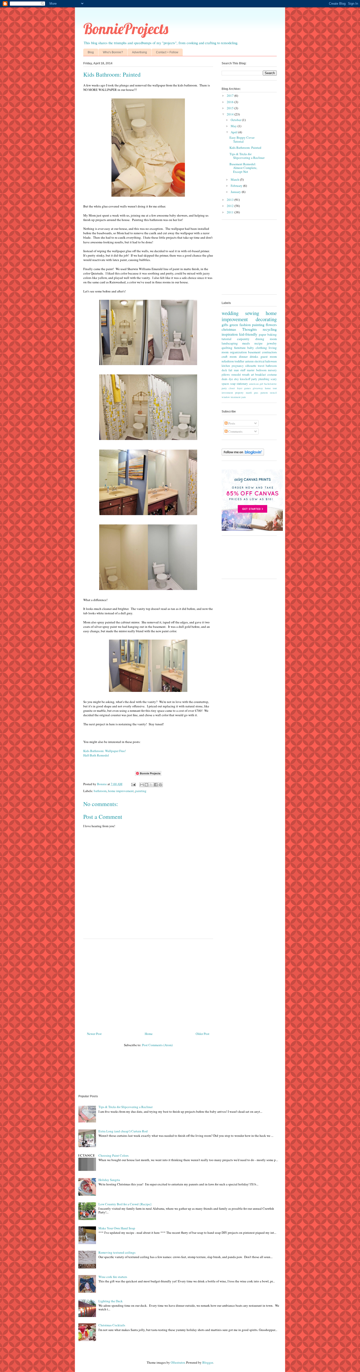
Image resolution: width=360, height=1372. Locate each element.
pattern (264, 392)
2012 (230, 206)
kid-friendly (248, 334)
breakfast (260, 374)
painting (140, 791)
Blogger (207, 1362)
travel (261, 366)
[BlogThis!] (146, 784)
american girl (256, 383)
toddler (239, 361)
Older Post (202, 1033)
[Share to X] (151, 784)
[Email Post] (133, 784)
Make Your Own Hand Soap (116, 1228)
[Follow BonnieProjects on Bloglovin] (243, 454)
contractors (269, 352)
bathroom (100, 791)
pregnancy (238, 366)
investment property (232, 392)
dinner (243, 356)
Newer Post (94, 1033)
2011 (230, 212)
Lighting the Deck (110, 1301)
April (234, 132)
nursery (272, 370)
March (235, 179)
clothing (261, 347)
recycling (270, 329)
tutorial (226, 339)
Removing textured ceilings (116, 1252)
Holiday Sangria (109, 1180)
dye (231, 379)
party (254, 379)
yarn (243, 397)
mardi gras (252, 392)
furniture (240, 347)
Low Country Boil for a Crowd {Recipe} (125, 1204)
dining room (266, 339)
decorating (266, 319)
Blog (91, 52)
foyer (239, 388)
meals (246, 343)
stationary (242, 383)
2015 (230, 108)
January (236, 192)
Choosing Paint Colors (113, 1155)
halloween (271, 361)
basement (254, 352)
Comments (235, 431)
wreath (246, 374)
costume (272, 374)
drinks (254, 356)
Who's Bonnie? (113, 52)
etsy (236, 379)
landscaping (230, 343)
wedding (230, 313)
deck (224, 370)
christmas (229, 329)
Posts (231, 423)
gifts (225, 324)
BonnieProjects (125, 28)
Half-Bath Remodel (96, 755)
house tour (271, 388)
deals (225, 379)
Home (149, 1033)
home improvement (121, 791)
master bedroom (256, 370)
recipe (258, 343)
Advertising (139, 52)
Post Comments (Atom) (157, 1045)
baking (272, 334)
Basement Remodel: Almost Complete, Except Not (243, 168)
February (237, 185)
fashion (245, 324)
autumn (249, 361)
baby (250, 347)
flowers (271, 324)
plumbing (263, 379)
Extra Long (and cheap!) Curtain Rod (123, 1131)
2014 (230, 114)
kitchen (226, 366)
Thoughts (249, 329)
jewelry (272, 343)
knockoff (245, 379)
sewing (252, 313)
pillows (226, 374)
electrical (259, 361)
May (234, 126)
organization (238, 352)
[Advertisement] (148, 983)
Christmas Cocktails (111, 1325)
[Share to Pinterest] (160, 784)
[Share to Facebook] (155, 784)
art (252, 374)
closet (232, 388)
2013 (230, 199)
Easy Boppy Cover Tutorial (241, 139)
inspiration (230, 334)
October (236, 120)
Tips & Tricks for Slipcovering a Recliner (246, 156)
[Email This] (141, 784)
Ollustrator (178, 1362)
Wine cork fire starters (112, 1277)
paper (262, 334)
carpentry (243, 339)
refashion (228, 361)
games (247, 388)
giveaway (258, 388)
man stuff (239, 370)
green (233, 324)
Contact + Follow (167, 52)
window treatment (231, 397)
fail (230, 370)
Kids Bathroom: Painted (245, 147)
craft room (229, 356)
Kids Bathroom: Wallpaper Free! (104, 751)
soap (233, 383)
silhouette (250, 366)
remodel (236, 374)
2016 (230, 102)
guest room (269, 356)
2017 (230, 95)
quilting (227, 347)
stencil (273, 392)
